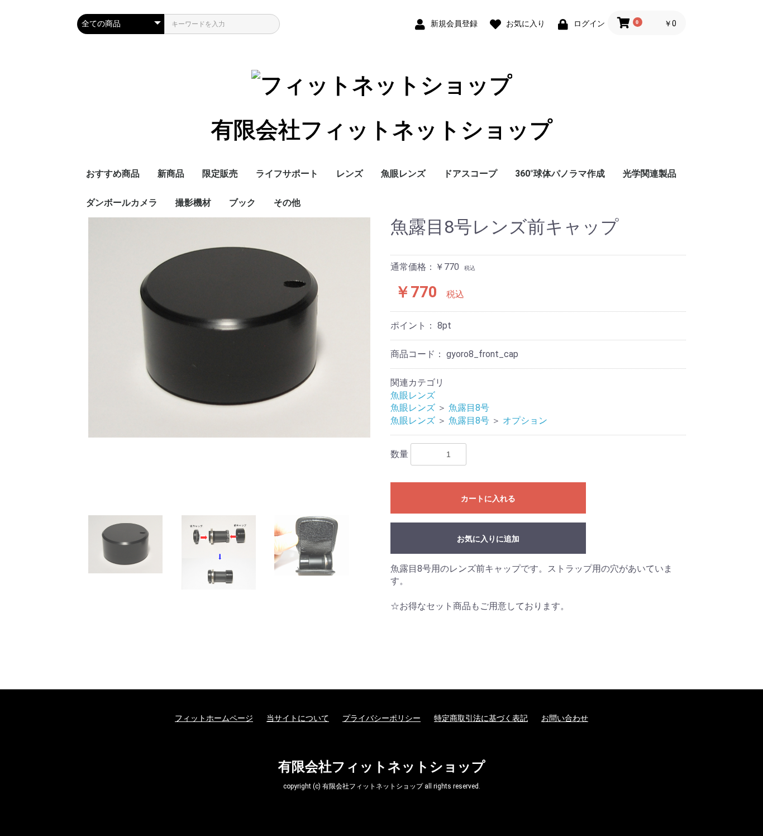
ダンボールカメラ (122, 202)
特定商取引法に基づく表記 (481, 718)
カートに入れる (488, 498)
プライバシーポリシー (381, 718)
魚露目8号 (469, 407)
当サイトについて (297, 718)
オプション (525, 420)
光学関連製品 (649, 173)
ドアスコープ (470, 173)
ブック (242, 202)
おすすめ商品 (113, 173)
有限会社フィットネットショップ (381, 130)
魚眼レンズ (403, 173)
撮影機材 (193, 202)
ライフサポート (287, 173)
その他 (287, 202)
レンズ (349, 173)
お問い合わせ (564, 718)
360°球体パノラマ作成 (560, 173)
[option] (229, 327)
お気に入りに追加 (488, 538)
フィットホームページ (214, 718)
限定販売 (220, 173)
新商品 (171, 173)
